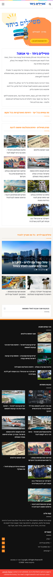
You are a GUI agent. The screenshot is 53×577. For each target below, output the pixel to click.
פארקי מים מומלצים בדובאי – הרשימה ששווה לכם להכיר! (15, 196)
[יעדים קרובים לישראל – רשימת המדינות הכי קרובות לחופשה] (44, 348)
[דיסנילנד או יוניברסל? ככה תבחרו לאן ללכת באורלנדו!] (38, 210)
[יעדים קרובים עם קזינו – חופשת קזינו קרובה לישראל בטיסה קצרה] (44, 359)
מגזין (48, 539)
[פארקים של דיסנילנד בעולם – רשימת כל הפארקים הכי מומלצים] (39, 282)
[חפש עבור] (50, 5)
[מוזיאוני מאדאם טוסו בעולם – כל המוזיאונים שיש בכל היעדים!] (15, 162)
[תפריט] (3, 5)
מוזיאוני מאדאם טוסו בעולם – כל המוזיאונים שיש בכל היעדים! (15, 174)
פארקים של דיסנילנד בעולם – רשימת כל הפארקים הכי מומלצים (39, 293)
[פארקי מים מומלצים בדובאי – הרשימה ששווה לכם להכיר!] (15, 186)
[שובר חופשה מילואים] (38, 141)
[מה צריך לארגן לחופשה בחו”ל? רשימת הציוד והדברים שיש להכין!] (39, 396)
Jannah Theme (7, 572)
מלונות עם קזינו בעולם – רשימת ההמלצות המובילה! (32, 367)
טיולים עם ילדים (45, 543)
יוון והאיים (47, 551)
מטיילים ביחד (40, 129)
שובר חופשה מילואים (41, 150)
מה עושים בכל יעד (44, 547)
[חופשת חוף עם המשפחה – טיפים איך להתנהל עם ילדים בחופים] (13, 282)
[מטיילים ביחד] (37, 4)
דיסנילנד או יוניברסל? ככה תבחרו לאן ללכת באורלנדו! (39, 220)
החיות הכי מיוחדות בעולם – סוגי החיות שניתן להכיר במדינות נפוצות (39, 197)
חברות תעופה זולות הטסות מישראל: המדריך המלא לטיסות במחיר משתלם (39, 174)
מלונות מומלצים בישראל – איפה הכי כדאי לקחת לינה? (16, 151)
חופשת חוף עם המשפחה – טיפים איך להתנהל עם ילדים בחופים (16, 294)
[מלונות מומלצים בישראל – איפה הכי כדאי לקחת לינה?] (15, 141)
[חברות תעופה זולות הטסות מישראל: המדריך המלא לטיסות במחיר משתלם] (38, 162)
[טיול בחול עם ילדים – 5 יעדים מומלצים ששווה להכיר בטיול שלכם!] (26, 257)
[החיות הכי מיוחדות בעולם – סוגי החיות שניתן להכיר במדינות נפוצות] (38, 186)
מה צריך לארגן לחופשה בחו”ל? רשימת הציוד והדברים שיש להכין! (40, 408)
